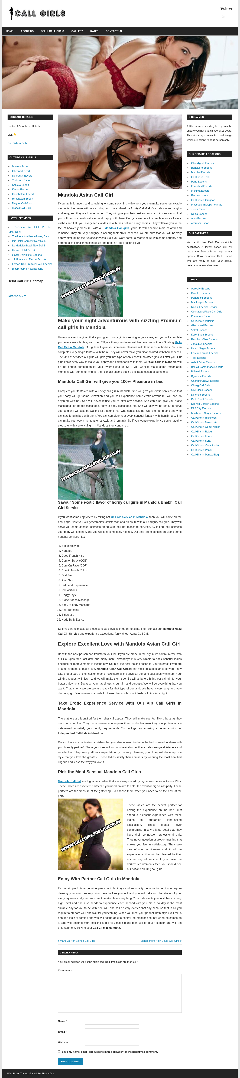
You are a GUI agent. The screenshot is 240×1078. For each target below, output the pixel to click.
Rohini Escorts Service (204, 306)
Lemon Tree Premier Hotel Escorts (32, 263)
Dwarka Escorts (200, 293)
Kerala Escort (20, 189)
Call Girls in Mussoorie (204, 422)
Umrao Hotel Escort (23, 250)
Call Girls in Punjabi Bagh (205, 454)
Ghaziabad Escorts (202, 325)
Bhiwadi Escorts (200, 371)
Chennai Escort (21, 171)
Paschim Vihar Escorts (204, 339)
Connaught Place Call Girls (206, 311)
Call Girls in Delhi (17, 143)
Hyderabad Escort (22, 198)
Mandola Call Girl (69, 781)
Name (62, 1021)
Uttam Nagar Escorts (203, 348)
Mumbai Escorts (200, 172)
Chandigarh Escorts (202, 163)
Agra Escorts (198, 218)
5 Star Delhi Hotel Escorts (27, 254)
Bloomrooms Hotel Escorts (27, 268)
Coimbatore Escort (23, 194)
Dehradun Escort (22, 175)
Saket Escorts (199, 329)
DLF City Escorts (201, 408)
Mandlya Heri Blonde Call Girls (77, 940)
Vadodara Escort (21, 180)
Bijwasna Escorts (201, 376)
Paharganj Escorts (201, 297)
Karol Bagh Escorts (202, 334)
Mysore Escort (20, 166)
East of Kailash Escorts (204, 352)
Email (62, 1031)
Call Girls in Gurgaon (203, 199)
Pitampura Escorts (202, 316)
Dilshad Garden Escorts (205, 403)
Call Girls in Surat (201, 440)
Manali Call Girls (21, 207)
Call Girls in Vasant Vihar (205, 445)
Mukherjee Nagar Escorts (206, 413)
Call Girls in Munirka (202, 320)
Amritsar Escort (200, 223)
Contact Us (114, 31)
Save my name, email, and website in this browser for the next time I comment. (110, 1051)
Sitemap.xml (17, 296)
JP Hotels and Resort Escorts (29, 259)
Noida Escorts (199, 213)
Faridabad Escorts (201, 186)
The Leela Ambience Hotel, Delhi (30, 236)
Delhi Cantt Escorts (202, 399)
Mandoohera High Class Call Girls (160, 940)
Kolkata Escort (20, 184)
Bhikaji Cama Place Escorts (207, 366)
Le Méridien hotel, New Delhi (28, 245)
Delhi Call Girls (52, 31)
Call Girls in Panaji (201, 449)
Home (9, 31)
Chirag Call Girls (200, 385)
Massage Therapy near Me (206, 204)
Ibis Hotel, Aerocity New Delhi (29, 240)
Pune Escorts (199, 181)
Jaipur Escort (198, 209)
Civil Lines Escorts (202, 389)
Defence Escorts (200, 394)
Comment (65, 970)
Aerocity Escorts (200, 288)
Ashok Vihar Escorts (203, 362)
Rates (94, 31)
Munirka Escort (200, 190)
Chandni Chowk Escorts (205, 380)
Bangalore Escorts (201, 167)
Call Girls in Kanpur (202, 436)
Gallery (77, 31)
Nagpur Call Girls (22, 203)
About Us (27, 31)
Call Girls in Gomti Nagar (205, 426)
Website (63, 1042)
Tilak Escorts (198, 357)
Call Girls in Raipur (202, 431)
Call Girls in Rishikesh (203, 417)
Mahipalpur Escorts (202, 302)
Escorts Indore (199, 195)
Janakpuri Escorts (201, 343)
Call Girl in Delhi (200, 176)
